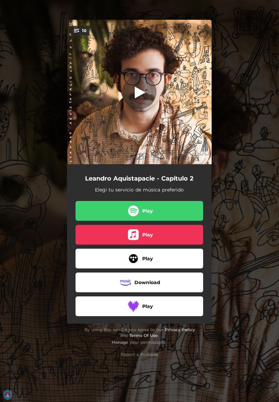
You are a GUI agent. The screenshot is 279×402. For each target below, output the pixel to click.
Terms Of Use (143, 335)
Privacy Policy (180, 329)
